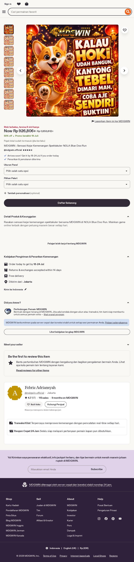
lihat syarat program (54, 314)
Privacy (63, 556)
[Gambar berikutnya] (124, 70)
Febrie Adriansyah (40, 387)
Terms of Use (49, 556)
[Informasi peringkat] (26, 398)
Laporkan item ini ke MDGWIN (112, 121)
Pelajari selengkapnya (116, 322)
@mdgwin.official (13, 150)
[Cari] (128, 12)
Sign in (7, 4)
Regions (113, 556)
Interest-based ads (80, 556)
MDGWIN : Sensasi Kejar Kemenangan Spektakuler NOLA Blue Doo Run (45, 145)
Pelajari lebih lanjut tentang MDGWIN (67, 243)
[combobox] (66, 12)
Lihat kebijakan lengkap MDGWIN (67, 332)
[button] (56, 404)
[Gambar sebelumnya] (21, 70)
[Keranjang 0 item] (27, 4)
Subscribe (97, 469)
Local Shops (99, 556)
